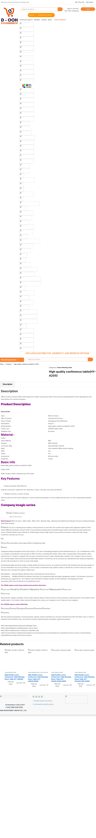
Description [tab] (7, 384)
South (50, 20)
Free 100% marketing (72, 11)
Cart (87, 9)
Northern (37, 20)
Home (2, 364)
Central (44, 20)
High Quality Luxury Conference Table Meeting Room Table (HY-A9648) (14, 677)
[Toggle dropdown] (18, 360)
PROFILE (31, 15)
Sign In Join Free (72, 8)
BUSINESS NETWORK (45, 15)
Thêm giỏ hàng (11, 683)
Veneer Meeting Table (64, 367)
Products (9, 364)
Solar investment (60, 20)
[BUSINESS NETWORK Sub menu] (53, 15)
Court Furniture (44, 672)
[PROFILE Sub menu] (35, 15)
